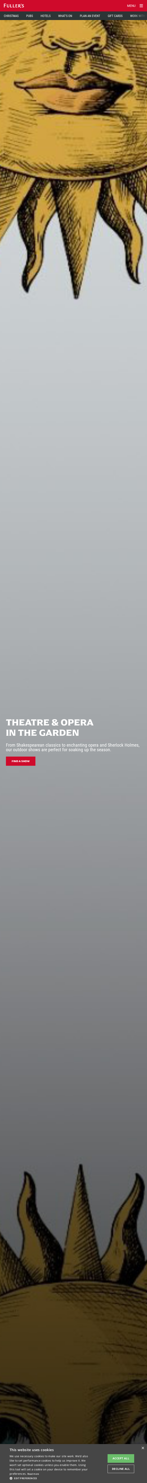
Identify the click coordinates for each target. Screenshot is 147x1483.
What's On (65, 16)
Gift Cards (115, 16)
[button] (50, 1478)
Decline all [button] (121, 1469)
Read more (33, 1473)
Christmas (11, 16)
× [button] (142, 1448)
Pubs (29, 16)
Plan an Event (90, 16)
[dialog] (73, 1463)
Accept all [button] (121, 1458)
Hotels (46, 16)
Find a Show (21, 761)
